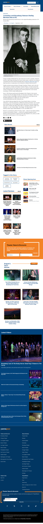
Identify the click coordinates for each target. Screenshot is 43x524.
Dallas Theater (25, 452)
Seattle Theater (4, 454)
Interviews (24, 442)
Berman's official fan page (31, 81)
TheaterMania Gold (35, 6)
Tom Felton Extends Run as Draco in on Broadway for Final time (12, 283)
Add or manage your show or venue (29, 484)
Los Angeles (11, 23)
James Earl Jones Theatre (34, 201)
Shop (23, 480)
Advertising (24, 482)
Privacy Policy (23, 518)
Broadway (6, 23)
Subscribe (35, 253)
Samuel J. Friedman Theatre (33, 186)
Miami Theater (3, 447)
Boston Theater (4, 442)
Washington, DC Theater (5, 456)
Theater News (25, 435)
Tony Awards (30, 9)
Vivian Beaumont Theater (34, 197)
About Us (24, 487)
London (2, 480)
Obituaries (5, 13)
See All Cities (3, 461)
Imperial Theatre (32, 189)
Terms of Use (28, 518)
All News (23, 473)
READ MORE (33, 263)
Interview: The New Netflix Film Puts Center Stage (30, 303)
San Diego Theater (25, 463)
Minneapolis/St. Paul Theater (6, 459)
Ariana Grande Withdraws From (30, 283)
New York (2, 477)
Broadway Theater (4, 435)
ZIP (20, 253)
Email (8, 253)
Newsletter (12, 9)
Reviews (23, 438)
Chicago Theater (4, 438)
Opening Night (25, 440)
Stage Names (24, 477)
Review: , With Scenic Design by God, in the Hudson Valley (12, 322)
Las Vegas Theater (4, 445)
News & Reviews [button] (17, 6)
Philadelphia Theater (5, 449)
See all (38, 124)
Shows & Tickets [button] (7, 6)
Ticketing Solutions (26, 489)
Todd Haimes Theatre (33, 193)
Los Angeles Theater (5, 440)
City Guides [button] (25, 6)
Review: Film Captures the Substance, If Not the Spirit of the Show (12, 303)
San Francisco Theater (5, 452)
